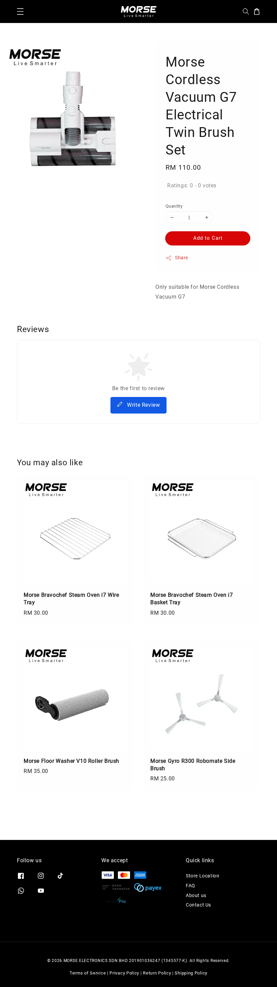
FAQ (190, 885)
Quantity (174, 206)
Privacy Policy (124, 973)
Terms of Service (88, 973)
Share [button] (181, 257)
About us (196, 895)
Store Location (202, 875)
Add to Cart (208, 238)
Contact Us (198, 905)
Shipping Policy (191, 973)
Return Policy (157, 973)
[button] (20, 11)
